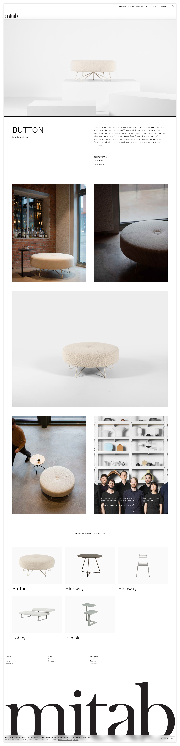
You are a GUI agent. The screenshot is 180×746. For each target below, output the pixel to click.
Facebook (93, 659)
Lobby (19, 638)
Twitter (93, 661)
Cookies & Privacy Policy (68, 740)
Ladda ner (99, 164)
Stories (9, 659)
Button (19, 588)
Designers (9, 663)
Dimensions (99, 161)
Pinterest (94, 663)
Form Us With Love (20, 137)
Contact (51, 661)
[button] (131, 157)
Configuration (101, 157)
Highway (74, 588)
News (49, 659)
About (50, 656)
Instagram (94, 656)
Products (9, 656)
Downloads (9, 661)
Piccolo (73, 638)
